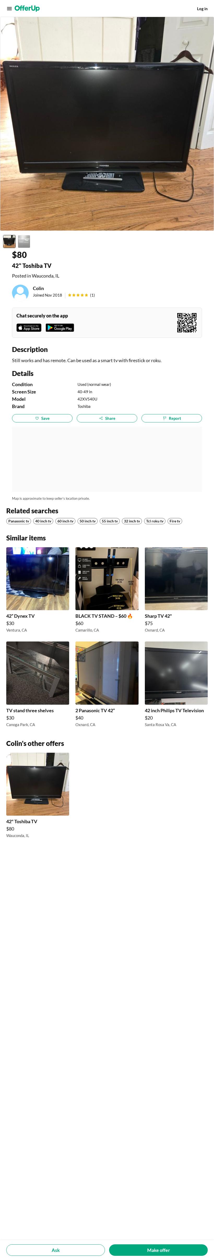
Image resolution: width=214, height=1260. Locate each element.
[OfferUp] (27, 8)
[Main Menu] (9, 8)
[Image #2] (24, 241)
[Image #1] (9, 241)
